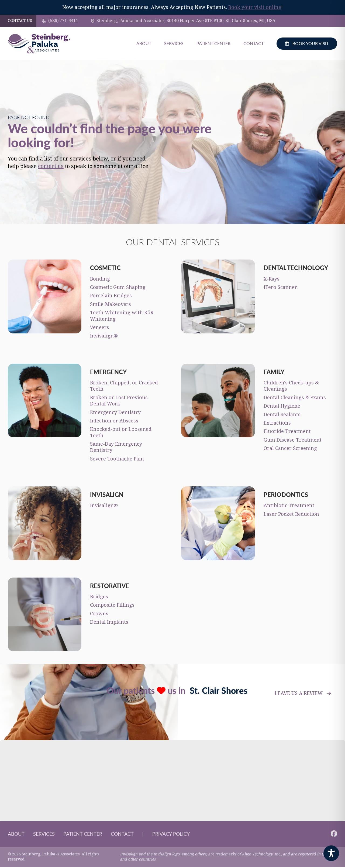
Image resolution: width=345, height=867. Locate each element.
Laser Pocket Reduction (291, 514)
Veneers (99, 327)
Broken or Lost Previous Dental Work (119, 400)
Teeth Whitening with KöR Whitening (121, 315)
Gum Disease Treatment (293, 439)
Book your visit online (254, 7)
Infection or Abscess (114, 420)
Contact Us (20, 20)
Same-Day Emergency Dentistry (116, 447)
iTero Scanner (280, 287)
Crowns (99, 613)
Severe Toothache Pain (117, 458)
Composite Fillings (112, 605)
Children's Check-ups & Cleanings (291, 385)
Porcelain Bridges (111, 295)
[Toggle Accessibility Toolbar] (331, 853)
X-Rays (272, 278)
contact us (51, 166)
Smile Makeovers (110, 304)
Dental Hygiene (282, 405)
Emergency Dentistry (115, 412)
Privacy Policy (171, 833)
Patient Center (213, 43)
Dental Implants (109, 622)
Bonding (100, 278)
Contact (253, 43)
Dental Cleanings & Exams (295, 397)
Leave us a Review (299, 693)
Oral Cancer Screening (290, 448)
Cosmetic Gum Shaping (118, 287)
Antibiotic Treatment (289, 505)
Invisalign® (104, 335)
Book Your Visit (310, 43)
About (143, 43)
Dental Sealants (282, 414)
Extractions (277, 422)
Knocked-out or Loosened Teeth (120, 432)
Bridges (99, 596)
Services (174, 43)
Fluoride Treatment (287, 431)
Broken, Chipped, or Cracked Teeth (124, 385)
